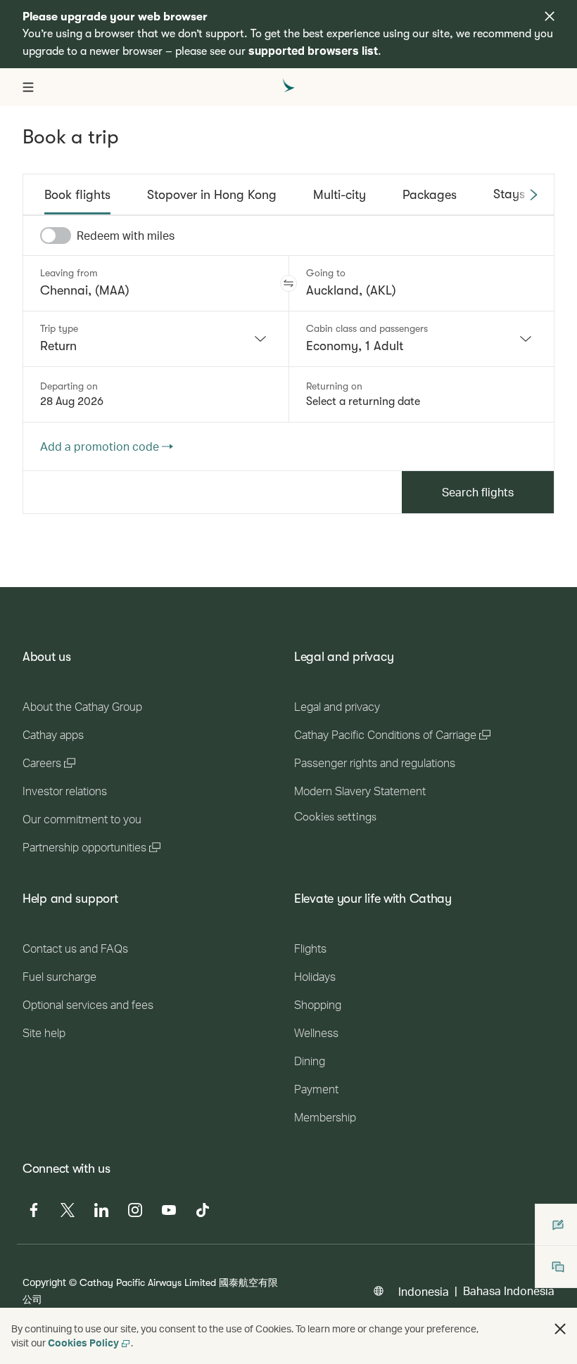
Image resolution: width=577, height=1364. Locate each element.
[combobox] (156, 339)
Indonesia (423, 1291)
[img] (549, 16)
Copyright (44, 1282)
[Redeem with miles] (55, 235)
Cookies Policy (83, 1343)
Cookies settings (335, 817)
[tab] (77, 194)
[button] (288, 283)
